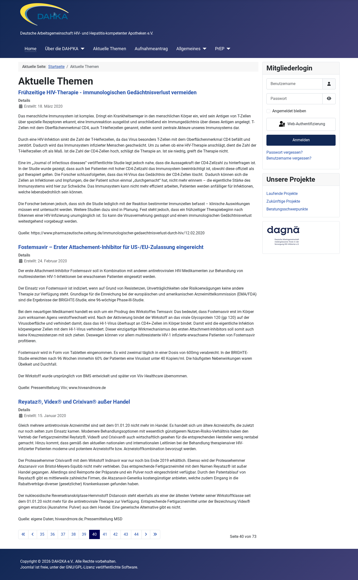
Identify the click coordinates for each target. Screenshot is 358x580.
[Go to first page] (23, 534)
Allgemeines (188, 48)
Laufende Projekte (282, 193)
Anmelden (301, 140)
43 (126, 534)
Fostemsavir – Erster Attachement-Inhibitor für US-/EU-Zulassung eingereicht (110, 247)
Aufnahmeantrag (151, 48)
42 (115, 534)
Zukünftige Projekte (283, 201)
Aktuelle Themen (109, 48)
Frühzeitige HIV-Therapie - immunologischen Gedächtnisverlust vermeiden (107, 92)
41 (105, 534)
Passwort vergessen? (284, 152)
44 (136, 534)
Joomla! (27, 567)
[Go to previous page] (32, 534)
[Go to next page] (145, 534)
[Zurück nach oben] (349, 571)
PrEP (219, 48)
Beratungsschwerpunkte (287, 209)
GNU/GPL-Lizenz (80, 567)
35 (42, 534)
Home (31, 48)
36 (52, 534)
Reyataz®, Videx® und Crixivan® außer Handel (74, 402)
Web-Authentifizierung (305, 124)
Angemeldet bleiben (289, 111)
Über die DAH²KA (61, 48)
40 (94, 534)
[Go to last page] (155, 534)
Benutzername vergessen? (288, 158)
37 (63, 534)
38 (73, 534)
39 (84, 534)
